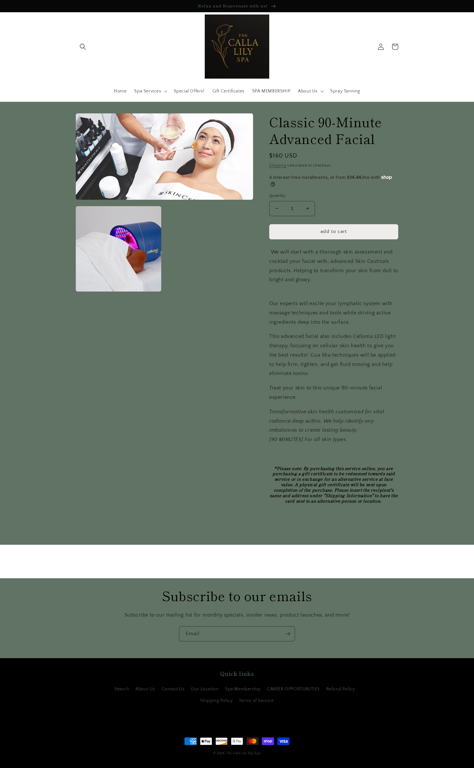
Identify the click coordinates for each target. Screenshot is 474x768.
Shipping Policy (216, 700)
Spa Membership (243, 689)
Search (121, 689)
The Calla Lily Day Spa (243, 753)
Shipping (277, 165)
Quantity (277, 195)
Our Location (205, 689)
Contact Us (173, 689)
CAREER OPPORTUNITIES (293, 689)
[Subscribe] (288, 633)
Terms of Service (256, 700)
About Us (145, 689)
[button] (83, 47)
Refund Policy (340, 689)
